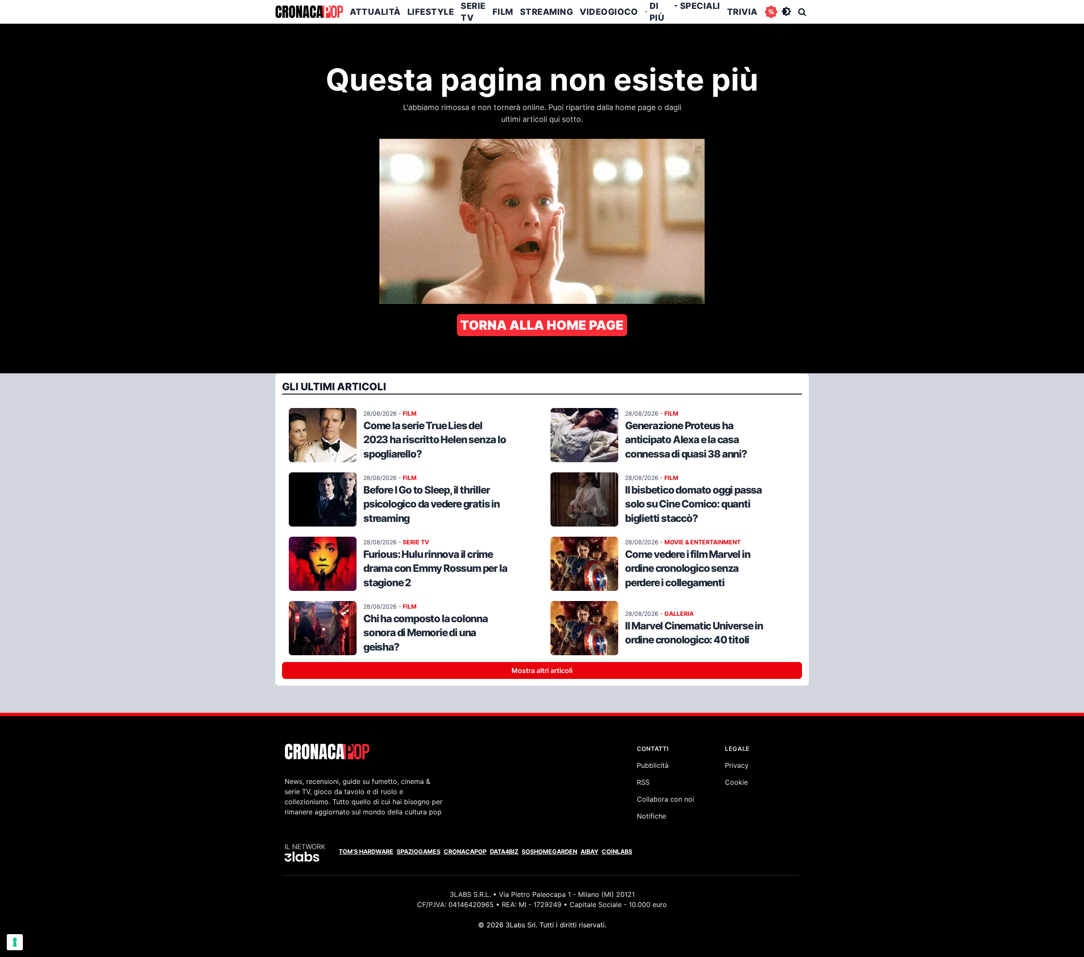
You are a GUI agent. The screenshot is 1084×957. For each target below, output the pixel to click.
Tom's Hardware (366, 851)
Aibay (589, 851)
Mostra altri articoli (542, 670)
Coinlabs (617, 851)
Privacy (737, 765)
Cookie (736, 782)
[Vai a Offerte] (771, 12)
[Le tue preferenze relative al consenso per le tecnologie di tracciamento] (15, 942)
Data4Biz (504, 851)
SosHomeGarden (549, 851)
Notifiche (651, 816)
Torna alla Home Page (542, 325)
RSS (643, 782)
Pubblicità (653, 765)
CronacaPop (465, 851)
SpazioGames (418, 851)
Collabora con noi (665, 799)
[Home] (309, 12)
